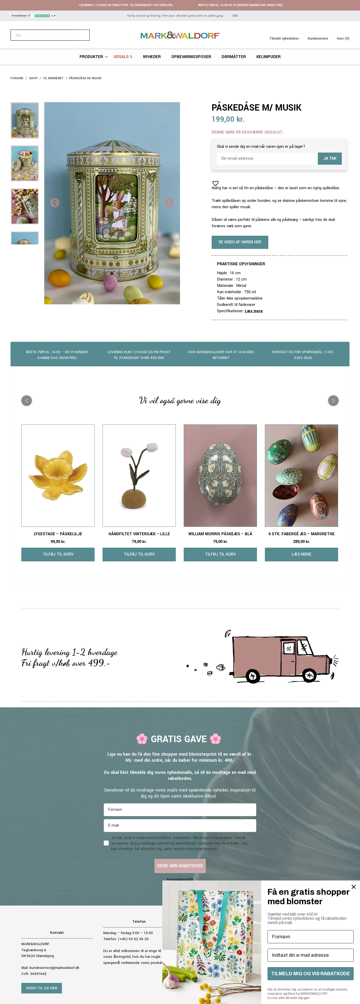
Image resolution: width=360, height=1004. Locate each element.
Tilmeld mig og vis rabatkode (310, 973)
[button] (214, 181)
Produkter (91, 57)
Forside (17, 78)
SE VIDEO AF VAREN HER (239, 242)
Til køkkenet (53, 78)
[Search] (82, 35)
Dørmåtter (234, 57)
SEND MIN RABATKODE (180, 866)
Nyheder (152, 57)
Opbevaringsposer (191, 57)
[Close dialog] (353, 887)
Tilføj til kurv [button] (58, 554)
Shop (33, 78)
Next (169, 203)
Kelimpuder (268, 57)
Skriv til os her (41, 988)
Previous (55, 203)
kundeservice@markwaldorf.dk (54, 967)
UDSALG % (123, 57)
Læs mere (254, 311)
